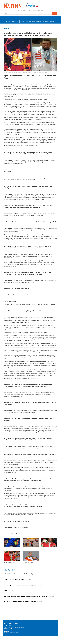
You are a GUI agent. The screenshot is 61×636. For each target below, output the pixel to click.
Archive (35, 10)
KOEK (5, 635)
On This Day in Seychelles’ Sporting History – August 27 (20, 601)
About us (20, 10)
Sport (36, 18)
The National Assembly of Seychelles (12, 632)
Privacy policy (40, 10)
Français (41, 18)
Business (20, 18)
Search (54, 13)
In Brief (6, 590)
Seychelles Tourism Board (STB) (11, 634)
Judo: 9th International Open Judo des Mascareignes (19, 574)
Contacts (24, 10)
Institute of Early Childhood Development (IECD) (14, 627)
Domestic (7, 18)
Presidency (14, 18)
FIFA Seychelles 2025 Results (12, 21)
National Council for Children (10, 630)
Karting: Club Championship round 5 (14, 579)
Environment (26, 18)
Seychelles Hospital (8, 628)
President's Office (8, 625)
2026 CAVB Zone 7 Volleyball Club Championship (43, 21)
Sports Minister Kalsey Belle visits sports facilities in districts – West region (26, 596)
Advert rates (29, 10)
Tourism (32, 18)
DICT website (7, 631)
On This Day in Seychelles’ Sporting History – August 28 (20, 585)
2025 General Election (25, 21)
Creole (46, 18)
